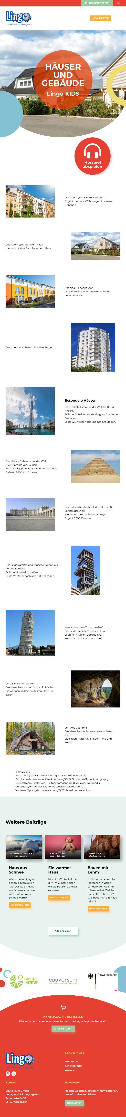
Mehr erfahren (19, 905)
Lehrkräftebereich (97, 3)
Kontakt (70, 1070)
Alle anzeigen (63, 930)
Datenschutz (73, 1066)
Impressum (71, 1061)
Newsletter (101, 18)
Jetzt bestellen (63, 1028)
